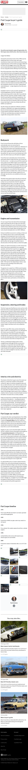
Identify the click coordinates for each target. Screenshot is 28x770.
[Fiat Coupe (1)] (5, 588)
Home (2, 17)
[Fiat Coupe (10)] (5, 561)
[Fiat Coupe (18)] (23, 570)
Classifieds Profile (18, 742)
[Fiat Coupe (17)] (14, 570)
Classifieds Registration (19, 735)
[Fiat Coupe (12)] (14, 551)
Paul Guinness (8, 23)
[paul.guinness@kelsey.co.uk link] (14, 606)
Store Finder (3, 749)
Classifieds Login (17, 739)
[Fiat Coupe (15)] (5, 570)
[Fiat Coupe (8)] (23, 551)
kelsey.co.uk (15, 762)
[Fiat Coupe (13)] (14, 561)
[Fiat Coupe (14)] (14, 579)
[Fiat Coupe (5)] (23, 561)
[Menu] (26, 2)
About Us (3, 746)
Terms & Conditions (5, 735)
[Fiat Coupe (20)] (14, 588)
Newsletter (21, 2)
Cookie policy (4, 742)
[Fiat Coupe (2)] (5, 579)
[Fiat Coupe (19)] (23, 588)
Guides (6, 17)
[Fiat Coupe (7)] (5, 551)
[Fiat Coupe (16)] (23, 579)
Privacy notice (4, 739)
